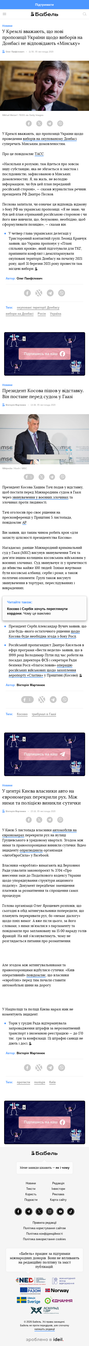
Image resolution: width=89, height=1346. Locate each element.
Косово (22, 714)
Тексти (30, 1188)
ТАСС (39, 154)
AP (24, 522)
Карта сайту (58, 1199)
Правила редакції (45, 1222)
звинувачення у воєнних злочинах (40, 497)
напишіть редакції (44, 1329)
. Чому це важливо (37, 611)
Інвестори (58, 1188)
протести (23, 1082)
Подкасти (30, 1199)
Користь (31, 1194)
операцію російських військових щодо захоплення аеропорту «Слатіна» (42, 670)
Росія (42, 313)
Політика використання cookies (44, 1239)
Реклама (58, 1194)
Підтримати (44, 4)
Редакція (58, 1183)
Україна (55, 313)
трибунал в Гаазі (44, 714)
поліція (39, 1082)
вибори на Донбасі (20, 313)
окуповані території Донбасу (38, 307)
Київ (52, 1082)
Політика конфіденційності (44, 1233)
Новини (31, 1183)
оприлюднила (31, 850)
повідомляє (36, 975)
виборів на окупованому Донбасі (50, 139)
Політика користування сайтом (44, 1228)
